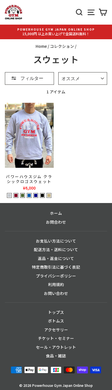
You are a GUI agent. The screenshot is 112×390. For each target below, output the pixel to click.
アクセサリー (56, 329)
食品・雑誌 (56, 356)
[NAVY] (36, 195)
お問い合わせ (56, 293)
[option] (56, 31)
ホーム (56, 213)
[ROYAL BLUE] (29, 195)
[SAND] (49, 195)
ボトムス (56, 321)
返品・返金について (56, 258)
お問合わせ (56, 222)
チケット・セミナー (56, 338)
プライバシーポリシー (56, 276)
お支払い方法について (56, 241)
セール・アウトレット (56, 347)
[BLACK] (42, 195)
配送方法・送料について (56, 249)
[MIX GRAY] (9, 195)
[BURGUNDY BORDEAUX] (16, 195)
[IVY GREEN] (22, 195)
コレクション (62, 46)
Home (41, 46)
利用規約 (56, 284)
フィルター (31, 78)
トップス (56, 312)
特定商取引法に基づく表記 (56, 267)
